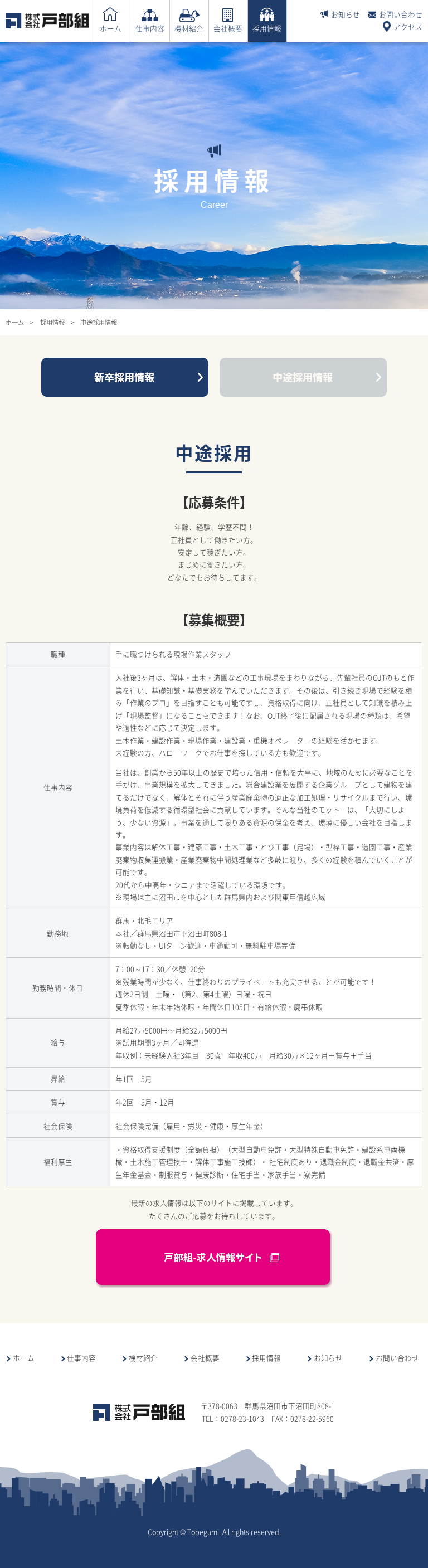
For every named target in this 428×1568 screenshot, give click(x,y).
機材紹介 (188, 28)
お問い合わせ (400, 14)
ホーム (110, 28)
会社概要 (227, 28)
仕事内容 (149, 28)
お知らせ (345, 14)
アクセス (407, 26)
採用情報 (266, 28)
